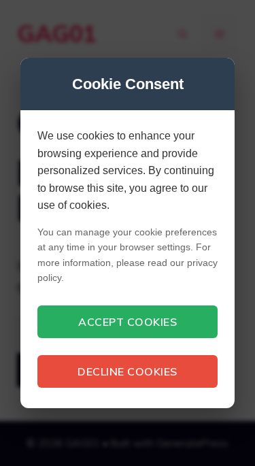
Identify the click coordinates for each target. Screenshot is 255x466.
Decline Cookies (127, 371)
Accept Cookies (127, 322)
